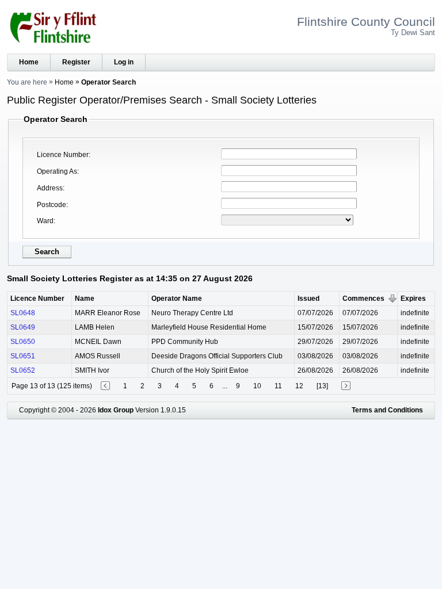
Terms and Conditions (387, 410)
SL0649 (22, 327)
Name (84, 298)
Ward (45, 221)
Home (29, 62)
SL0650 (22, 342)
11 (278, 386)
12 (299, 386)
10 (257, 386)
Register (76, 62)
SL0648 (22, 313)
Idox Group (116, 410)
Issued (308, 298)
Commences (363, 298)
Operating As (57, 171)
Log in (124, 62)
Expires (413, 298)
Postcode (51, 205)
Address (50, 188)
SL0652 (22, 370)
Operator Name (176, 298)
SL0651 (22, 356)
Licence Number (63, 155)
